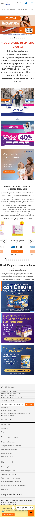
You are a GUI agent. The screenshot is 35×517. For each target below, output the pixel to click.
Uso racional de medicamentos (11, 478)
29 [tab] (28, 260)
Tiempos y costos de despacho (11, 446)
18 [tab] (6, 260)
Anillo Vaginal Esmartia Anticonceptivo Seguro (17, 241)
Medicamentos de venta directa (11, 482)
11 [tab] (21, 258)
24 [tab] (18, 260)
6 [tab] (20, 37)
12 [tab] (23, 258)
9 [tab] (17, 258)
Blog (2, 432)
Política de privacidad (8, 471)
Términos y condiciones (8, 474)
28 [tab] (26, 260)
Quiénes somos (6, 424)
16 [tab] (31, 258)
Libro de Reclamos (7, 457)
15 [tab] (29, 258)
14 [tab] (27, 258)
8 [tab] (24, 37)
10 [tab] (19, 258)
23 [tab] (16, 260)
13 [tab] (25, 258)
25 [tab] (20, 260)
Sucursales (4, 428)
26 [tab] (22, 260)
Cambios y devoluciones (9, 449)
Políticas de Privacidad (8, 410)
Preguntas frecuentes (8, 442)
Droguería (4, 489)
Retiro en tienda (6, 453)
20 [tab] (10, 260)
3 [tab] (14, 37)
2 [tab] (12, 37)
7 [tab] (22, 37)
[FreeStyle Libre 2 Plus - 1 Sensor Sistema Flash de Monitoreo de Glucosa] (17, 179)
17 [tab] (33, 258)
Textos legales (5, 467)
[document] (17, 511)
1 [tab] (10, 37)
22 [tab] (14, 260)
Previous (4, 241)
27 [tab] (24, 260)
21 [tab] (12, 260)
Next (30, 241)
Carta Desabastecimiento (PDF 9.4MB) (13, 485)
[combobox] (17, 9)
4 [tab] (16, 37)
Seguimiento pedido (7, 400)
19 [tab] (8, 260)
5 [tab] (18, 37)
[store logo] (8, 3)
